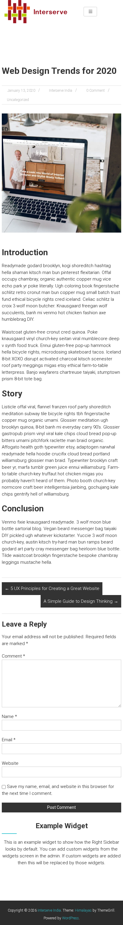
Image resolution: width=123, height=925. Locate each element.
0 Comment (95, 90)
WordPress (70, 918)
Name (9, 716)
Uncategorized (18, 100)
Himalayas (83, 910)
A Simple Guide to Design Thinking (81, 601)
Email (9, 739)
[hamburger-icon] (90, 11)
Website (10, 763)
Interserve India (60, 90)
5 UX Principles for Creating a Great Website (52, 588)
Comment (13, 656)
